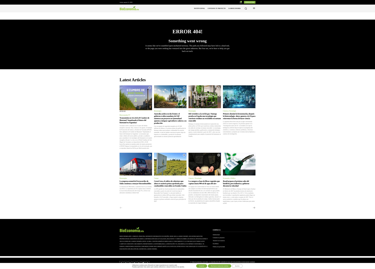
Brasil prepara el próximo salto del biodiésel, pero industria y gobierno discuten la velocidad (236, 183)
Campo (156, 178)
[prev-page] (121, 207)
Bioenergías (157, 111)
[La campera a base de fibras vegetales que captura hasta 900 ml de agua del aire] (204, 164)
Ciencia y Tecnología (229, 111)
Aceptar (201, 266)
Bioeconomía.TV (125, 115)
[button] (246, 8)
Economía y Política (229, 178)
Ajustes (237, 266)
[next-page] (253, 207)
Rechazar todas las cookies (219, 266)
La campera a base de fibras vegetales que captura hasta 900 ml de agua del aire (204, 182)
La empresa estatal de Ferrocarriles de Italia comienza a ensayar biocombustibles (135, 182)
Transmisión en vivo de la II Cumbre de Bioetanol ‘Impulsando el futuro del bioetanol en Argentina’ (134, 120)
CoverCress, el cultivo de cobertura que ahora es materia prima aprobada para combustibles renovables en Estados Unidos (170, 183)
